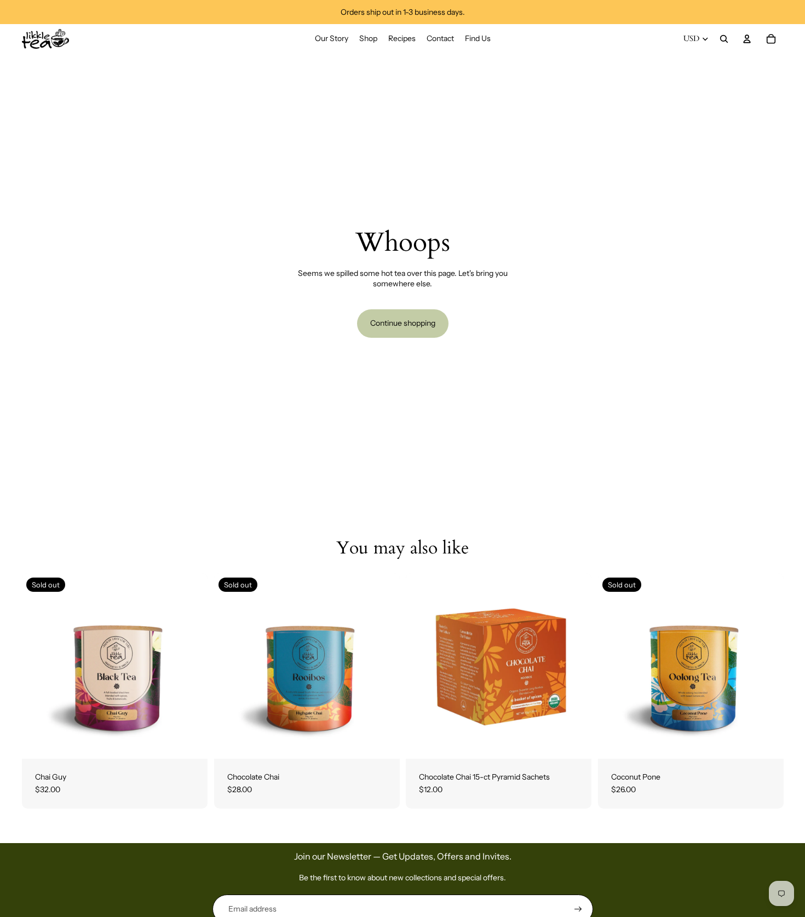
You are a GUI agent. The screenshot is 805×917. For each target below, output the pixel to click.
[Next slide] (191, 666)
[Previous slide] (38, 666)
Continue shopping (402, 323)
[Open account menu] (747, 39)
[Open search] (724, 39)
